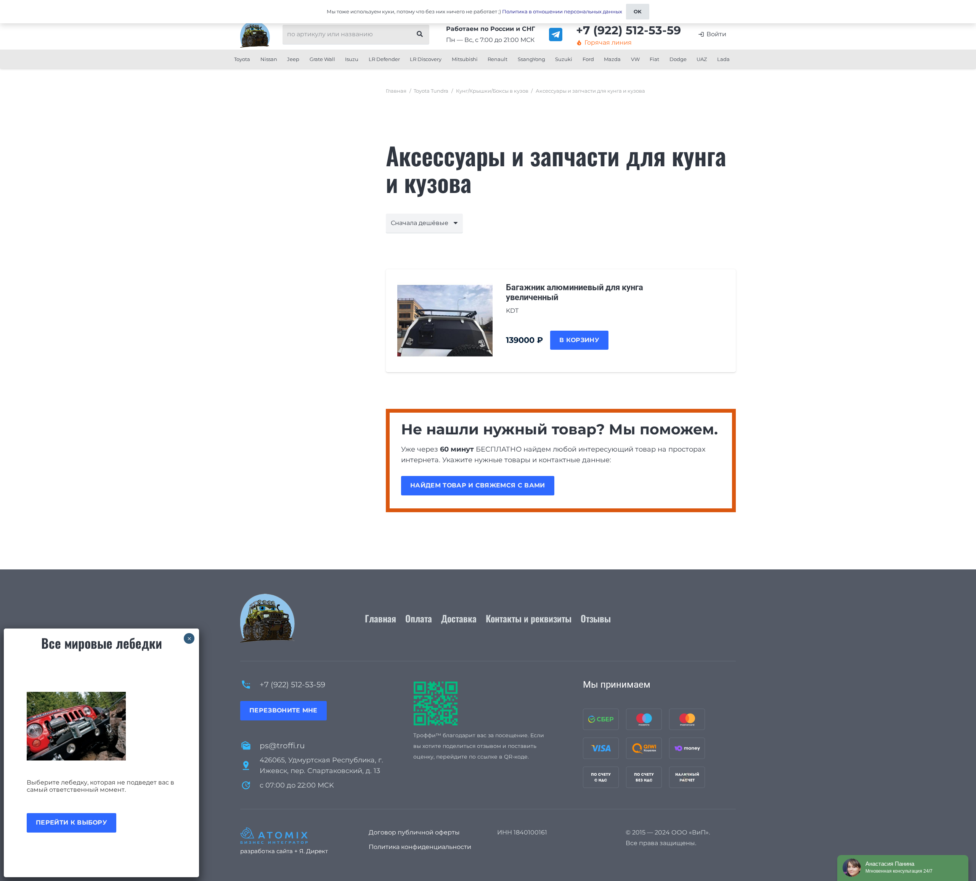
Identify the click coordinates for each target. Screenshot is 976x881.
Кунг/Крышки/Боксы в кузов (492, 91)
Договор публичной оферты (414, 832)
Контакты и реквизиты (528, 618)
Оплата (418, 618)
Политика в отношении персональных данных (562, 11)
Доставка (459, 618)
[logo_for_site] (255, 34)
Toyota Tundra (431, 91)
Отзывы (596, 618)
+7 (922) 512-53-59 (292, 684)
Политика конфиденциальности (420, 846)
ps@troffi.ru (282, 745)
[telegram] (555, 34)
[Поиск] (419, 34)
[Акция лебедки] (101, 726)
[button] (253, 59)
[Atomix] (295, 835)
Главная (396, 91)
